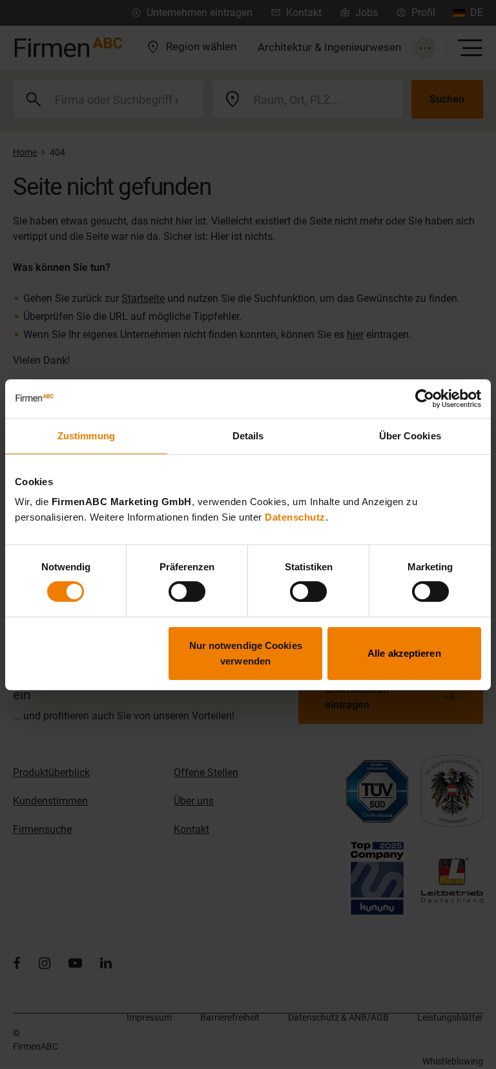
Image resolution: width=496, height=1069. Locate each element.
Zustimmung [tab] (86, 435)
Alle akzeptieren (404, 653)
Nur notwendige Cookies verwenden (245, 653)
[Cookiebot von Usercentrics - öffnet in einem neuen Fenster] (424, 398)
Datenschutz (295, 517)
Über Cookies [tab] (410, 435)
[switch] (187, 591)
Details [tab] (248, 435)
